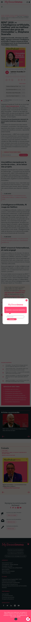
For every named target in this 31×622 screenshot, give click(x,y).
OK (16, 619)
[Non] (29, 616)
